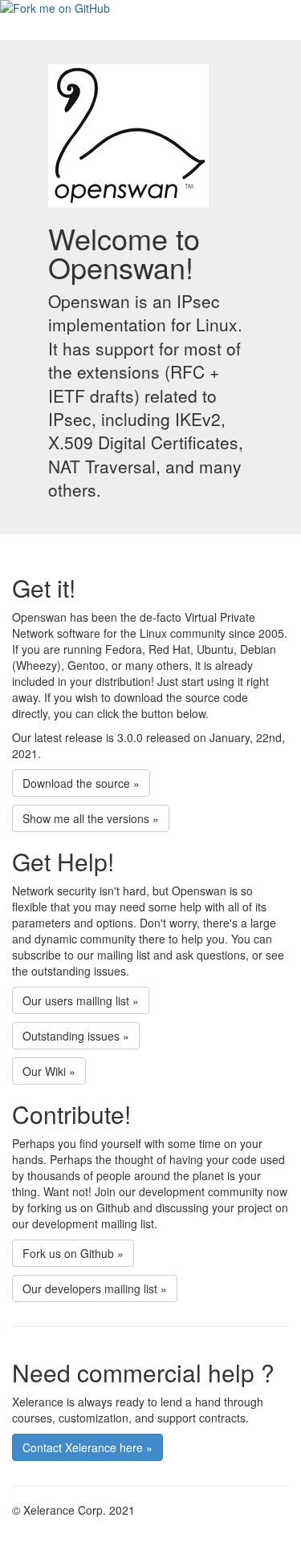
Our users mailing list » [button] (80, 1000)
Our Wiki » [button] (48, 1071)
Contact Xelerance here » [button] (87, 1447)
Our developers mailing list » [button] (94, 1288)
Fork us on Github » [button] (73, 1253)
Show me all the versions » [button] (90, 818)
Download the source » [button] (81, 783)
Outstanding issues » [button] (75, 1036)
